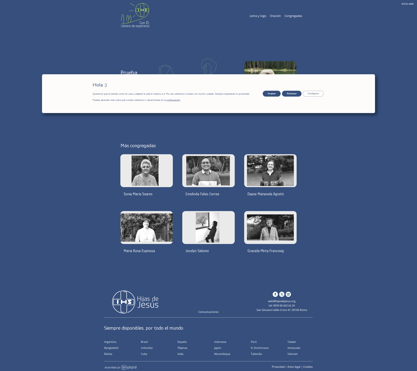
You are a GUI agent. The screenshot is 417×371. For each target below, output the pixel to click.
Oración (275, 16)
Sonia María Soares (138, 194)
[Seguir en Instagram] (288, 294)
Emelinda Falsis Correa (202, 194)
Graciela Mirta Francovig (265, 251)
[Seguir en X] (281, 294)
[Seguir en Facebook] (275, 294)
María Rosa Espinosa (139, 251)
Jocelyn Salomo (197, 251)
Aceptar (272, 93)
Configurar (313, 93)
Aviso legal (294, 367)
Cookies (308, 367)
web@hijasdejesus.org (281, 301)
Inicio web (408, 4)
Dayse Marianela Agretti (265, 194)
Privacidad (278, 367)
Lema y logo (258, 16)
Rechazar (292, 93)
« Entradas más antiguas (136, 265)
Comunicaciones (208, 312)
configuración (173, 100)
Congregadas (293, 16)
